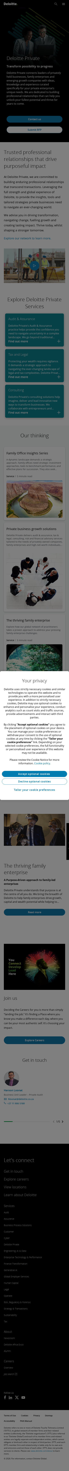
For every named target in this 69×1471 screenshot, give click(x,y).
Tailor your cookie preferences (34, 790)
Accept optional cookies (34, 774)
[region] (34, 735)
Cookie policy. (42, 763)
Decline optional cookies (34, 781)
